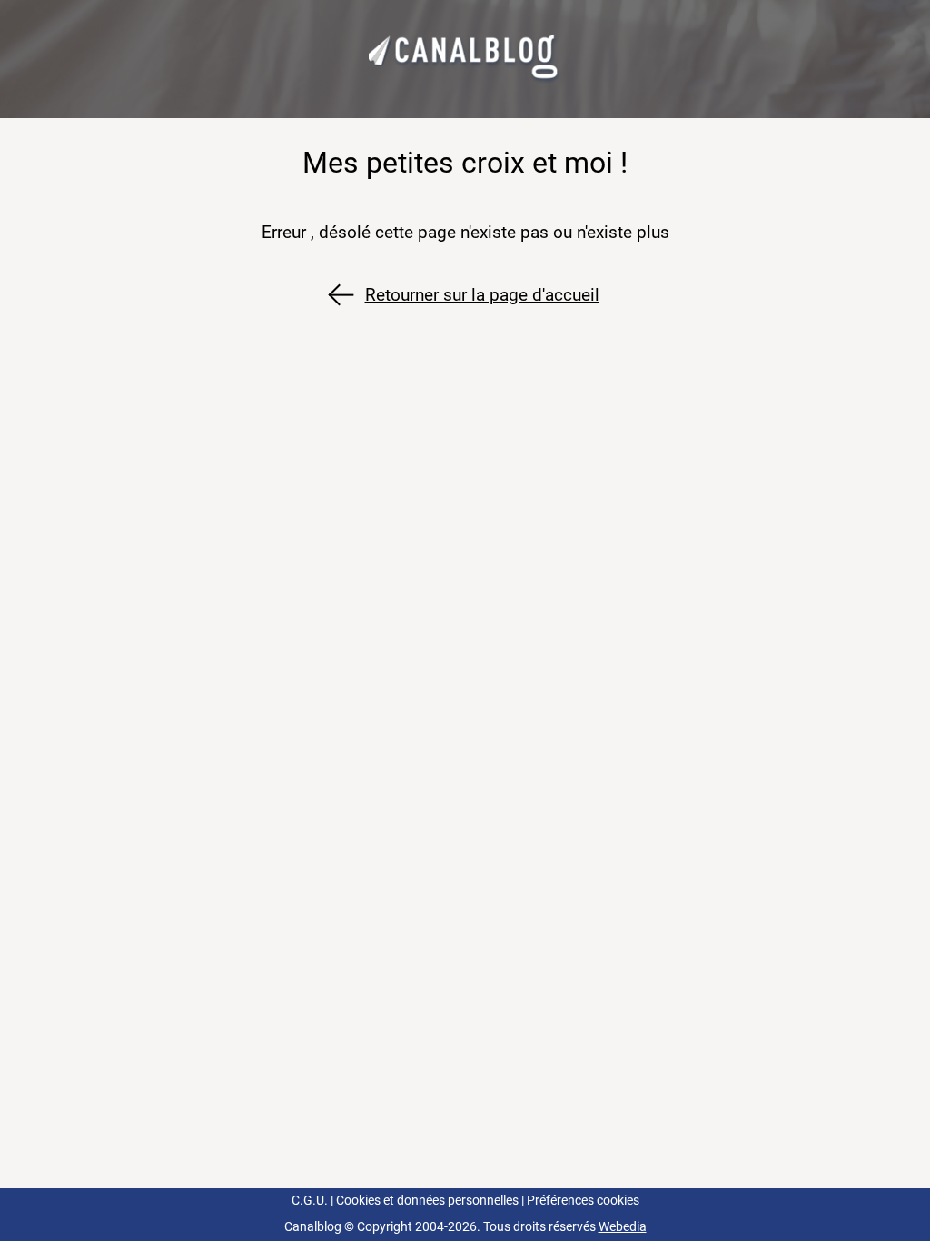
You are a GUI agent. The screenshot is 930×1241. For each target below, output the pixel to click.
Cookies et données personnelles (427, 1200)
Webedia (623, 1227)
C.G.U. (310, 1200)
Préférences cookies (583, 1200)
